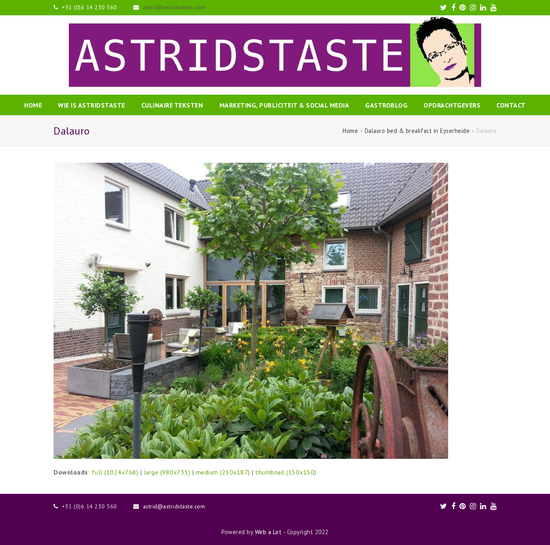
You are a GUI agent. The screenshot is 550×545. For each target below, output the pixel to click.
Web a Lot (268, 532)
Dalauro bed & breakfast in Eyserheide (417, 131)
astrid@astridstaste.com (174, 7)
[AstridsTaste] (275, 55)
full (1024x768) (115, 472)
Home (350, 131)
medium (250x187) (223, 472)
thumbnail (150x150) (285, 472)
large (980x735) (167, 472)
